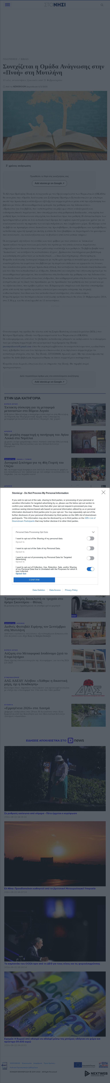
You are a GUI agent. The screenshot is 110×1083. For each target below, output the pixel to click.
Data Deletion (39, 590)
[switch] (90, 538)
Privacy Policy (71, 590)
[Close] (104, 493)
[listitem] (55, 532)
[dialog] (55, 541)
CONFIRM (34, 580)
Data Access (55, 590)
